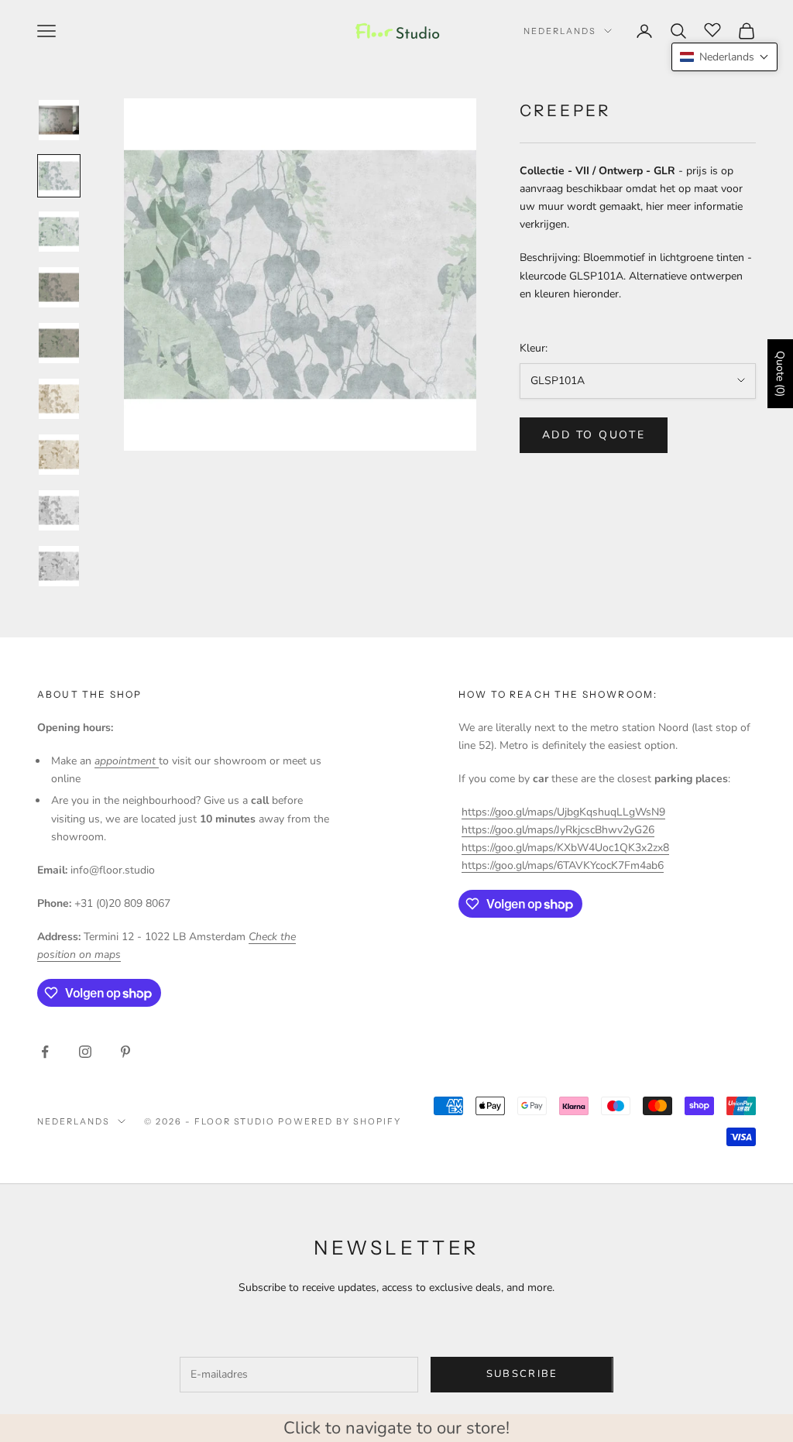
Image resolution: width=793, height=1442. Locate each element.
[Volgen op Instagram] (85, 1051)
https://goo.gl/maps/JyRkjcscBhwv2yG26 (558, 829)
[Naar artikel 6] (59, 399)
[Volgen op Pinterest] (125, 1051)
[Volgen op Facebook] (45, 1051)
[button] (724, 56)
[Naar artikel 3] (59, 231)
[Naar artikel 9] (59, 566)
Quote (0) (780, 374)
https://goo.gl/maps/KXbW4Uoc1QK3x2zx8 (565, 847)
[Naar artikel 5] (59, 343)
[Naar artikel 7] (59, 454)
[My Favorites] (712, 28)
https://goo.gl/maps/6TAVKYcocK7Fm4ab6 (563, 865)
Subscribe (522, 1374)
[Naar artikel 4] (59, 287)
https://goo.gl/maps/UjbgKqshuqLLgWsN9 (563, 812)
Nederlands (560, 31)
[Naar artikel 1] (59, 120)
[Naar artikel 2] (59, 175)
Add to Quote (593, 434)
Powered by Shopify (339, 1121)
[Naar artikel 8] (59, 510)
